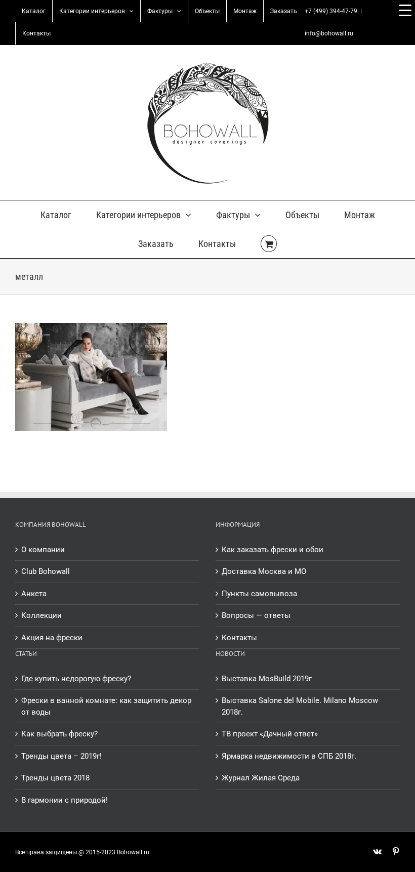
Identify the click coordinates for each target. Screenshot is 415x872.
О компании (43, 549)
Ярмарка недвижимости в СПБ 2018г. (289, 756)
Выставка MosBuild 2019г (267, 678)
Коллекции (41, 615)
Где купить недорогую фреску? (76, 678)
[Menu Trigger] (405, 10)
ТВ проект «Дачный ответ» (270, 733)
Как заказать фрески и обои (272, 549)
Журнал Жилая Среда (261, 777)
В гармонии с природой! (64, 800)
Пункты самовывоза (259, 593)
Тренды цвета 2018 (55, 777)
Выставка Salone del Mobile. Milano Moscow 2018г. (300, 706)
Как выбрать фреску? (59, 733)
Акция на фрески (51, 637)
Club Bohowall (45, 571)
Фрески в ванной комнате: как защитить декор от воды (106, 706)
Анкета (34, 593)
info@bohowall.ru (329, 33)
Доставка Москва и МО (264, 571)
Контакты (239, 637)
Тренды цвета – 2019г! (61, 756)
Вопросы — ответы (256, 615)
